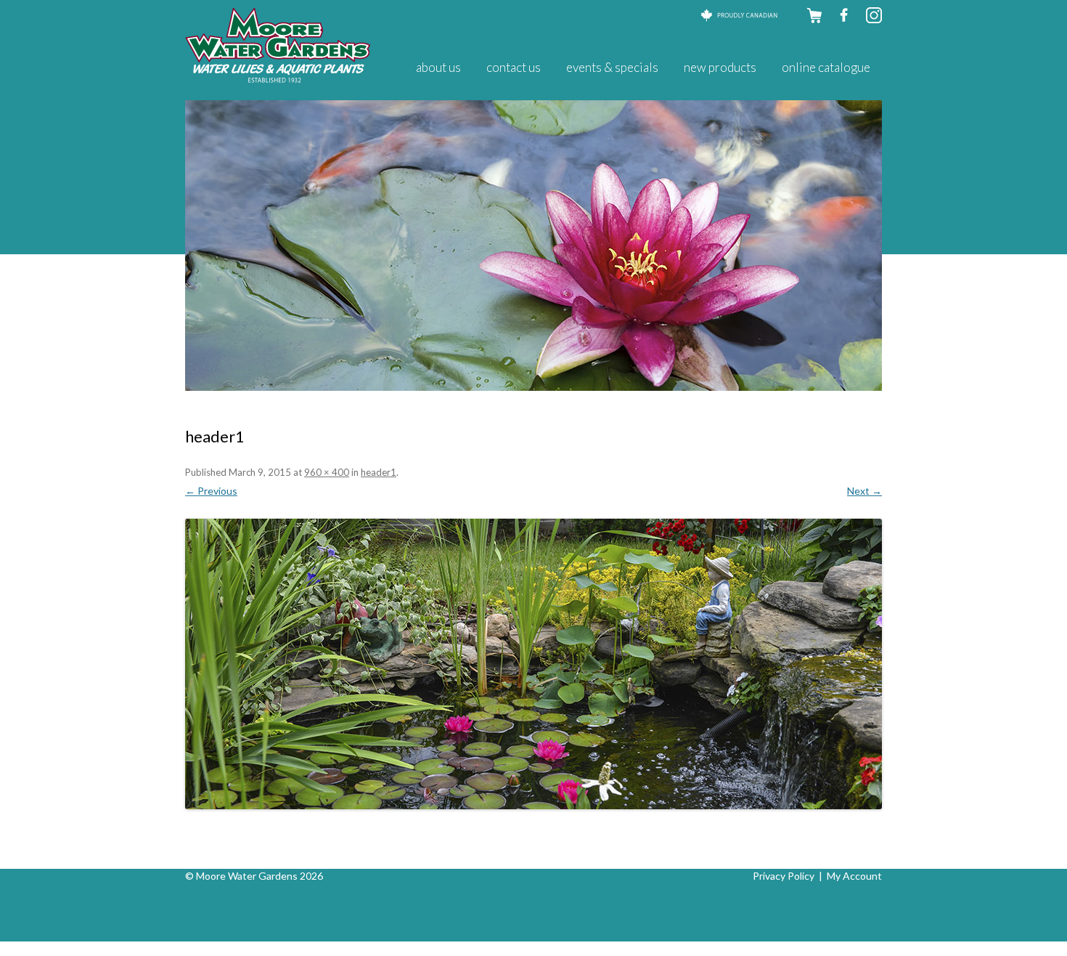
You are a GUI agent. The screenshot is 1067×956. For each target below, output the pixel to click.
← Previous (211, 491)
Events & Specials (612, 67)
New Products (720, 67)
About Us (438, 67)
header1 (378, 472)
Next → (864, 491)
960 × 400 (326, 472)
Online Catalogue (826, 67)
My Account (854, 876)
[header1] (533, 664)
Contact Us (513, 67)
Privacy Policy (783, 876)
